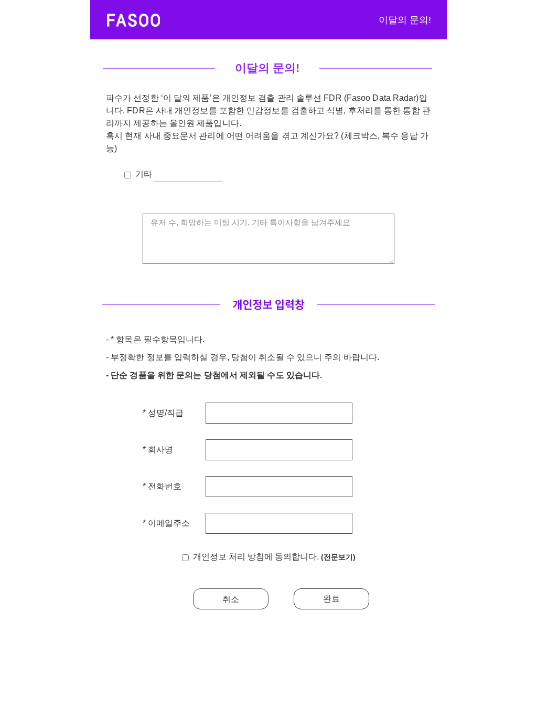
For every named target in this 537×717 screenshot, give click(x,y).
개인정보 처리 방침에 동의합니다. (274, 556)
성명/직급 (165, 413)
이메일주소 (168, 523)
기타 (144, 174)
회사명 (159, 450)
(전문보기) (338, 557)
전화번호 (163, 486)
